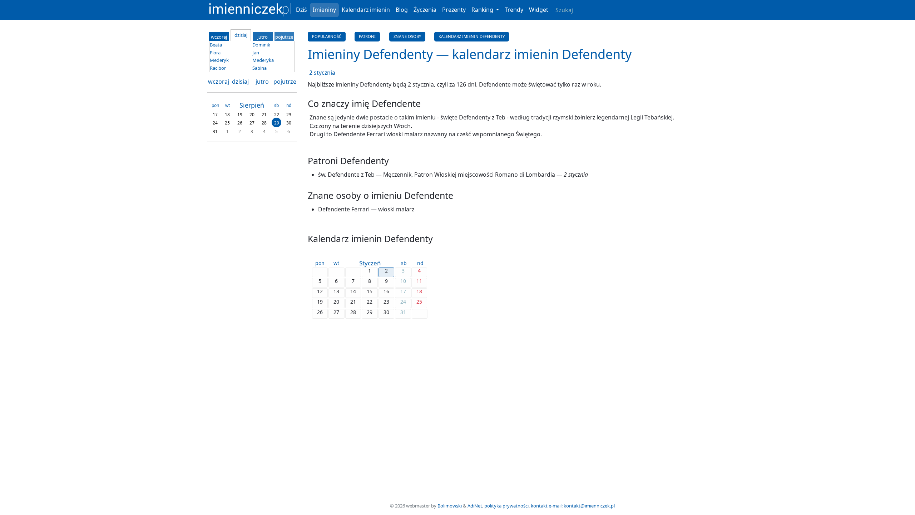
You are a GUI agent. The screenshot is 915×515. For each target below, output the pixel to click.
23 (288, 114)
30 (288, 123)
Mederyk (219, 60)
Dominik (261, 44)
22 (276, 114)
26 (239, 123)
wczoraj (218, 81)
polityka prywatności (506, 505)
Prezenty (454, 10)
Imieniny (324, 10)
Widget (538, 10)
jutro (262, 81)
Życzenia (425, 10)
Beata (216, 44)
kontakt (539, 505)
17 (215, 114)
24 (215, 123)
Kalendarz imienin (366, 10)
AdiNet (475, 505)
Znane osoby (407, 36)
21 (264, 114)
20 (251, 114)
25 (227, 123)
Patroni (367, 36)
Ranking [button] (483, 10)
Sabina (259, 68)
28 (264, 123)
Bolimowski (449, 505)
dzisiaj (240, 81)
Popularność (326, 36)
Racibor (218, 68)
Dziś (301, 10)
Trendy (514, 10)
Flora (215, 52)
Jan (255, 52)
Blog (402, 10)
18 (227, 114)
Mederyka (263, 60)
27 (251, 123)
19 (239, 114)
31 (215, 131)
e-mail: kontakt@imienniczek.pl (582, 505)
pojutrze (284, 81)
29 (276, 123)
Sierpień (251, 105)
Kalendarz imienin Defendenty (472, 36)
